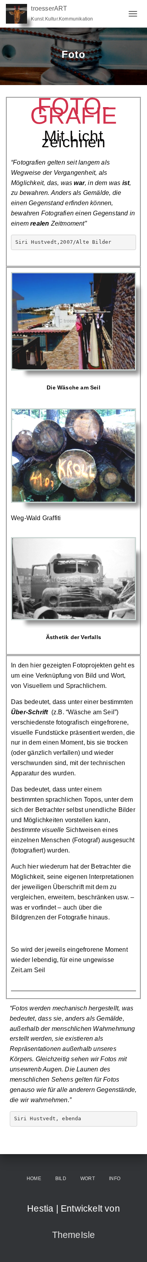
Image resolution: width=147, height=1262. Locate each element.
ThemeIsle (73, 1235)
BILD (60, 1178)
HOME (34, 1178)
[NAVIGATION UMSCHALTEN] (133, 13)
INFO (114, 1178)
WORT (87, 1178)
